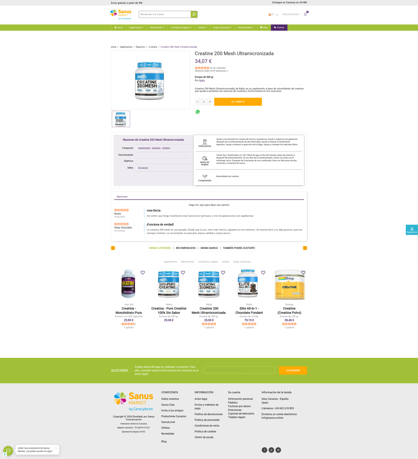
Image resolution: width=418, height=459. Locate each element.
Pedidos (232, 402)
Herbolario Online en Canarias (134, 424)
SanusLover (168, 422)
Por (200, 80)
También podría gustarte (239, 248)
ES (272, 14)
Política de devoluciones (209, 414)
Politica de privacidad (207, 419)
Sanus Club (168, 404)
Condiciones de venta (207, 425)
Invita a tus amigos (172, 410)
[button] (37, 450)
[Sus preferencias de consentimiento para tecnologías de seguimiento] (5, 454)
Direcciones (234, 410)
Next (305, 248)
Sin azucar (143, 167)
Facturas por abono (239, 406)
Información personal (240, 398)
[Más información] (142, 312)
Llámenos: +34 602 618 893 (278, 408)
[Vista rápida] (135, 312)
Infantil (225, 261)
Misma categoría (160, 248)
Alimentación (187, 261)
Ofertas (165, 427)
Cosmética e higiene (208, 261)
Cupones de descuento (241, 413)
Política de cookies (205, 431)
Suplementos (144, 148)
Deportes (156, 148)
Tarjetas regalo (236, 417)
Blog (164, 441)
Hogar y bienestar (242, 261)
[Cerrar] (56, 448)
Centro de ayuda (204, 437)
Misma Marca (209, 248)
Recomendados (186, 248)
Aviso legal (201, 398)
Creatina (166, 148)
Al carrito (238, 101)
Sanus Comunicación (140, 418)
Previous (113, 248)
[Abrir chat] (8, 451)
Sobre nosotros (170, 398)
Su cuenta (234, 392)
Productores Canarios (173, 416)
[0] (305, 14)
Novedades (167, 433)
